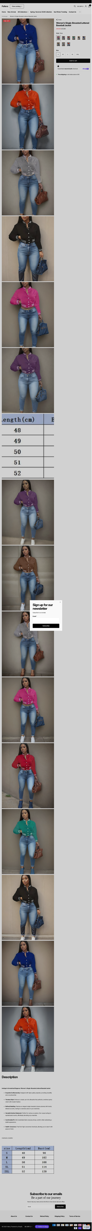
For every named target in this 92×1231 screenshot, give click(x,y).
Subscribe (45, 626)
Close (60, 602)
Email (34, 616)
